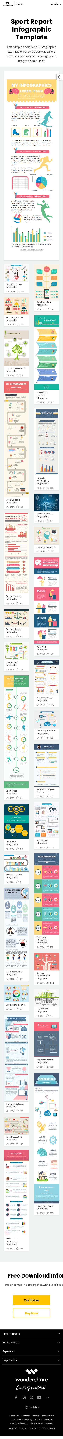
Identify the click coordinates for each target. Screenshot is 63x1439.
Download (56, 4)
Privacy (36, 1415)
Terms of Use (48, 1415)
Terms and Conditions (19, 1415)
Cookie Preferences (19, 1423)
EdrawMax (43, 52)
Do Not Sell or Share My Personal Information (31, 1419)
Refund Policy (36, 1423)
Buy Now (31, 1313)
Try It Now (31, 1300)
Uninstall (49, 1423)
